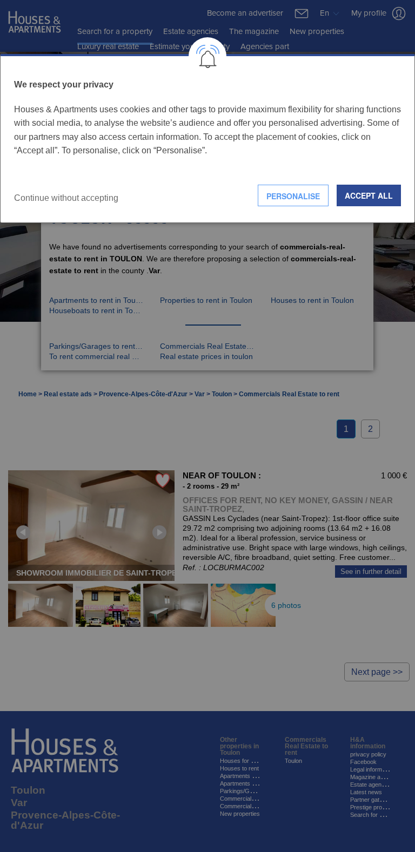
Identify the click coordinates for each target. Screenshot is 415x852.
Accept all (369, 195)
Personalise (293, 196)
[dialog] (207, 138)
